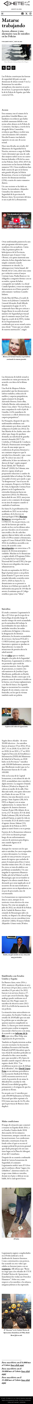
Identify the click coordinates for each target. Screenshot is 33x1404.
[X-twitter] (26, 13)
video (9, 655)
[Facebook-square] (22, 13)
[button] (2, 13)
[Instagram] (30, 13)
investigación (8, 548)
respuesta (6, 1268)
